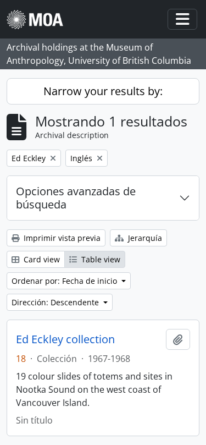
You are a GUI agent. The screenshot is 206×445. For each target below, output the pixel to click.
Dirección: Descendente (56, 302)
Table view (99, 259)
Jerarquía (144, 238)
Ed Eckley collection (65, 339)
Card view (40, 259)
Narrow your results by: (103, 91)
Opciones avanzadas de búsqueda (76, 198)
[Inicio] (39, 20)
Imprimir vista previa (61, 238)
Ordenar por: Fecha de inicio (65, 281)
